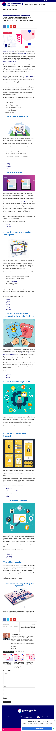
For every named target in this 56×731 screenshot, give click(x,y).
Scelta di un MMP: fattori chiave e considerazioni (7, 663)
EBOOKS (5, 9)
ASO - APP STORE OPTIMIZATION (16, 12)
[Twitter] (50, 1)
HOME (26, 4)
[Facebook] (44, 1)
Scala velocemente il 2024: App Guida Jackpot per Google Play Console (19, 665)
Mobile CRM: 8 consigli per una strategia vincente (30, 663)
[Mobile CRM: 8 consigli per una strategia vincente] (30, 657)
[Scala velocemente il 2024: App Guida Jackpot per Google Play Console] (19, 657)
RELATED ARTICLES (9, 651)
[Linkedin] (48, 1)
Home (4, 12)
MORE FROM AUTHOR (19, 651)
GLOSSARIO (42, 4)
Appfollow (8, 163)
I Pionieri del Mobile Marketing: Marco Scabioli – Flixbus (28, 627)
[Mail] (14, 648)
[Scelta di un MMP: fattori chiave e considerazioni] (8, 657)
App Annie (8, 168)
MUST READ (28, 15)
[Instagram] (46, 1)
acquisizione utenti (22, 53)
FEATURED (22, 15)
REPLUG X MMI (13, 9)
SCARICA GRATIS (38, 728)
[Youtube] (53, 1)
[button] (51, 6)
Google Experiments (10, 228)
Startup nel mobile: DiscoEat (10, 626)
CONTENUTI (33, 4)
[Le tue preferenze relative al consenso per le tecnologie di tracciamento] (53, 728)
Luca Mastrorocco (8, 22)
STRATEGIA (8, 12)
